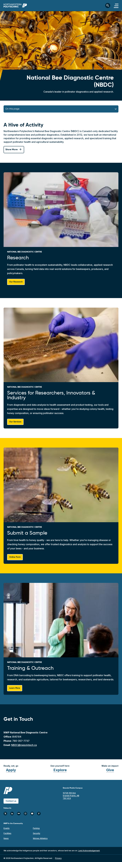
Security (36, 833)
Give (110, 770)
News (6, 838)
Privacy (58, 858)
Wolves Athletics (40, 838)
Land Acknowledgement (89, 850)
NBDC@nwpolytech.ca (24, 745)
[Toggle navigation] (116, 5)
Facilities (7, 833)
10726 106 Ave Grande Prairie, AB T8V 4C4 (71, 795)
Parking (36, 828)
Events (7, 828)
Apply (11, 770)
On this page (12, 109)
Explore (60, 770)
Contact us (11, 801)
